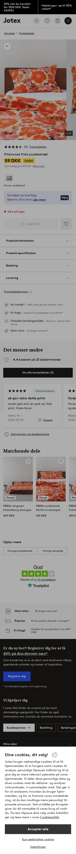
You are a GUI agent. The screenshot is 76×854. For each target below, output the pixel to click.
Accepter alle (38, 829)
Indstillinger (38, 847)
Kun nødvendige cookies (38, 839)
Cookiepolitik (49, 817)
